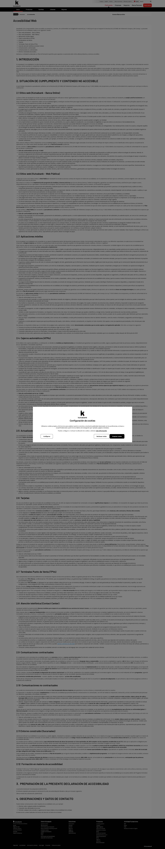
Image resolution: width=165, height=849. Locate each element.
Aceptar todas (117, 436)
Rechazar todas (102, 436)
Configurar (46, 436)
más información (101, 431)
